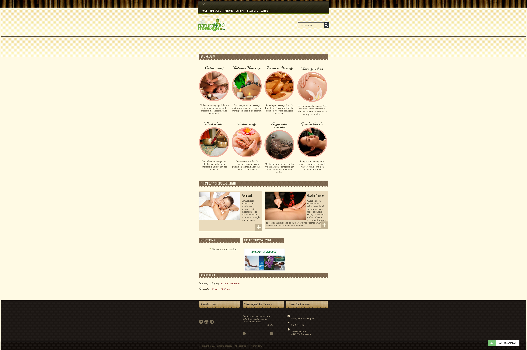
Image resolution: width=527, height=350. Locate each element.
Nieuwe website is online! (224, 249)
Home (204, 10)
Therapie (228, 10)
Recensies (252, 10)
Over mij (240, 10)
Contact (265, 10)
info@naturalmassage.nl (303, 318)
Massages (215, 10)
